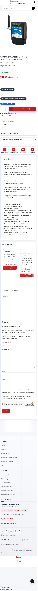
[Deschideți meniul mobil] (2, 3)
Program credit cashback (8, 494)
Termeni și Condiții (6, 453)
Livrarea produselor (6, 475)
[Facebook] (2, 531)
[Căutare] (33, 8)
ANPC (2, 465)
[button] (10, 268)
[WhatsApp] (19, 531)
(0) (13, 259)
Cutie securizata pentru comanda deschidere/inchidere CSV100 (27, 261)
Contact (3, 445)
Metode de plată (5, 479)
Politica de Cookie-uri (7, 461)
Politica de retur (5, 482)
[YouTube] (11, 531)
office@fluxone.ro (10, 523)
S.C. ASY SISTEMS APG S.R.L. (24, 550)
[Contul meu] (30, 3)
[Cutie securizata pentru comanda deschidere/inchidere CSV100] (27, 253)
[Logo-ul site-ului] (18, 2)
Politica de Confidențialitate (9, 457)
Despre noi (4, 449)
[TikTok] (15, 531)
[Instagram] (6, 531)
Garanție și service (6, 486)
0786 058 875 (8, 519)
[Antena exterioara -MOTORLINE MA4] (10, 251)
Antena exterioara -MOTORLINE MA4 (10, 255)
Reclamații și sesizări (7, 490)
